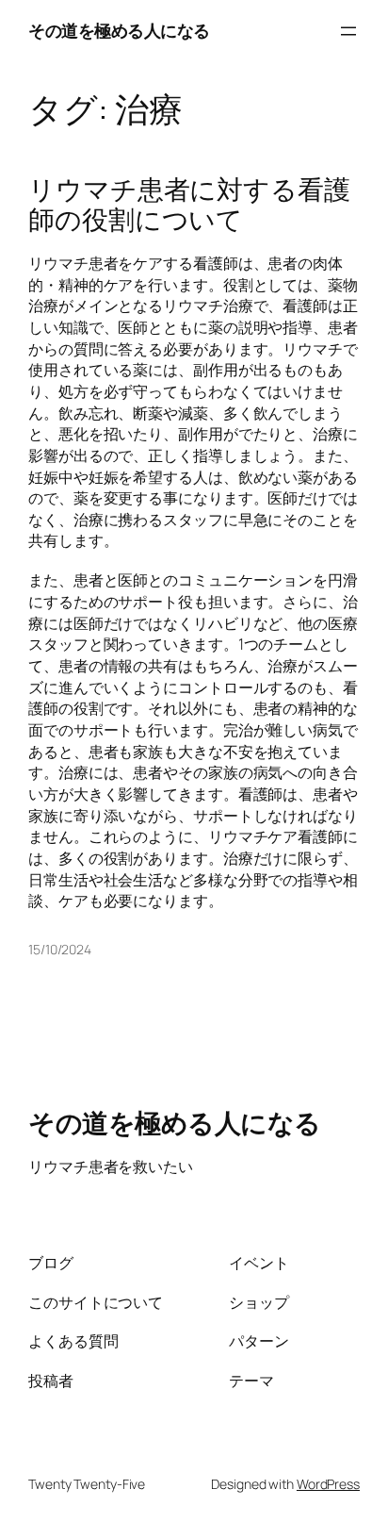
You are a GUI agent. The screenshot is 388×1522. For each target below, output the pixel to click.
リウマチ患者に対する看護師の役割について (189, 204)
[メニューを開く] (348, 31)
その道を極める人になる (119, 30)
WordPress (328, 1484)
